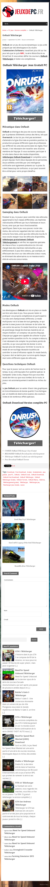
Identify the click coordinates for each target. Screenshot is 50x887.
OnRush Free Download (11, 477)
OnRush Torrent (22, 480)
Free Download (20, 472)
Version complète (20, 30)
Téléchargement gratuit (11, 482)
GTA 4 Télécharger (23, 717)
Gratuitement (37, 472)
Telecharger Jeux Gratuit (11, 485)
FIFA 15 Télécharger (24, 782)
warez (22, 485)
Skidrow (42, 480)
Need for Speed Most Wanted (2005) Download (24, 739)
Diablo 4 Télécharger (24, 761)
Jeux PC (10, 475)
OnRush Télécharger (26, 477)
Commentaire (8, 580)
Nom (5, 610)
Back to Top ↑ (44, 884)
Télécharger (24, 482)
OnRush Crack (25, 475)
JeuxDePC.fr (5, 884)
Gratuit (29, 472)
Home (4, 30)
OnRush (17, 475)
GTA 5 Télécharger (23, 651)
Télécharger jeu (34, 482)
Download (10, 472)
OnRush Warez (33, 480)
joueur (4, 40)
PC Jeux (10, 30)
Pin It (13, 466)
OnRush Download (37, 475)
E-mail (6, 619)
